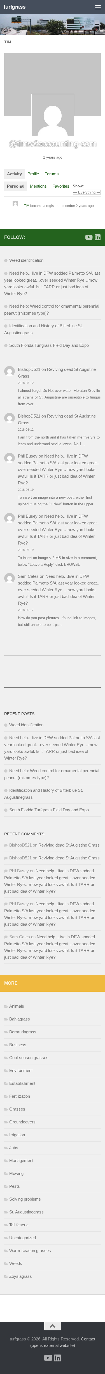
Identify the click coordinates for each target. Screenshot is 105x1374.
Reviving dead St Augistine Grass (69, 845)
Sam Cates (28, 576)
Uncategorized (22, 1237)
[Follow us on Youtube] (88, 237)
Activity (14, 173)
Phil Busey (28, 456)
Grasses (17, 1109)
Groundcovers (22, 1122)
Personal (15, 186)
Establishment (22, 1083)
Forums (52, 173)
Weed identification (26, 260)
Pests (14, 1186)
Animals (16, 1006)
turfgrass (15, 7)
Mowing (16, 1173)
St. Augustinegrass (26, 1212)
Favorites (60, 186)
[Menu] (98, 7)
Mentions (38, 186)
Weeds (15, 1263)
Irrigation (17, 1134)
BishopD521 (29, 369)
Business (17, 1044)
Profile (33, 173)
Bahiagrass (19, 1019)
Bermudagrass (22, 1031)
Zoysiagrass (20, 1276)
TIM (26, 206)
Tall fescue (19, 1224)
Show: (78, 186)
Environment (20, 1070)
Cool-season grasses (28, 1057)
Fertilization (19, 1096)
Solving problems (25, 1199)
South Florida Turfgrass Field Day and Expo (49, 345)
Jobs (13, 1147)
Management (21, 1160)
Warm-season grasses (30, 1250)
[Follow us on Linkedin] (97, 237)
